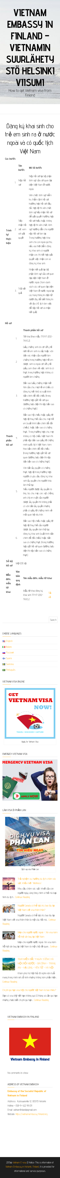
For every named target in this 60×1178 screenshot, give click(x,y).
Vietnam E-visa (19, 1162)
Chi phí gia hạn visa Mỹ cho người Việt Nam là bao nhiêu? (29, 990)
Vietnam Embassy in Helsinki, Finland (22, 1166)
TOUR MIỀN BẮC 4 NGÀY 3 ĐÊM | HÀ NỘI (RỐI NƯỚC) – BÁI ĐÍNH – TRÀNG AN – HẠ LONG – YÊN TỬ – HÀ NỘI (37, 963)
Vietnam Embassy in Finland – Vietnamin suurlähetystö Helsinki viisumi (30, 47)
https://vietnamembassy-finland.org (32, 1114)
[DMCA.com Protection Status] (30, 1135)
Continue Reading (22, 897)
